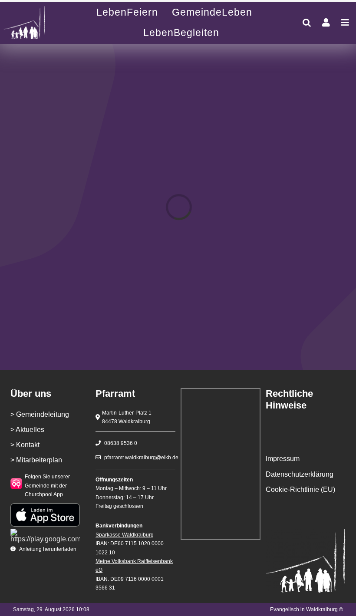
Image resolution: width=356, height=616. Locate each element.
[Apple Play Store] (45, 506)
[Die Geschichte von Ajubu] (32, 23)
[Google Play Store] (45, 532)
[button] (306, 22)
